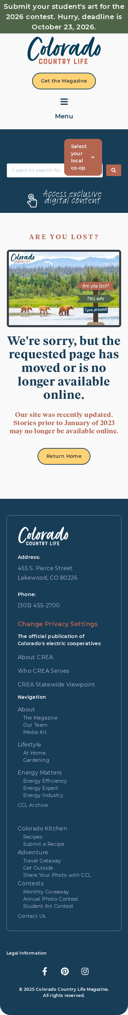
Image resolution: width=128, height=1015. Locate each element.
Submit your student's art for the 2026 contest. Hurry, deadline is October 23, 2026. (64, 16)
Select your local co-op (79, 157)
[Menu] (64, 102)
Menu (64, 116)
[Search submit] (113, 170)
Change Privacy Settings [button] (58, 624)
